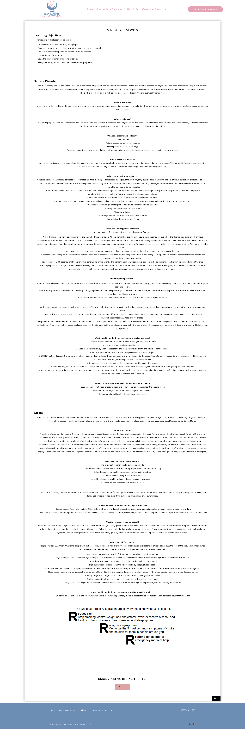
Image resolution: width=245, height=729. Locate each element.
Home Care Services (109, 9)
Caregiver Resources (155, 9)
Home (89, 9)
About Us (132, 9)
